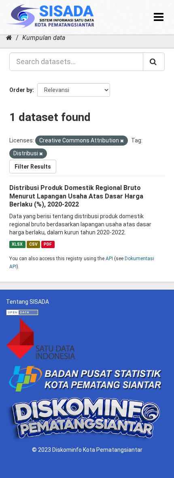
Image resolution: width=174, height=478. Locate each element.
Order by (20, 90)
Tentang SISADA (27, 301)
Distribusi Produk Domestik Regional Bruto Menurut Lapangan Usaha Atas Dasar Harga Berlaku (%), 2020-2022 (76, 196)
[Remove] (122, 141)
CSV (33, 244)
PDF (48, 244)
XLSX (17, 244)
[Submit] (154, 61)
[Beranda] (9, 38)
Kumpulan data (43, 38)
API (109, 258)
